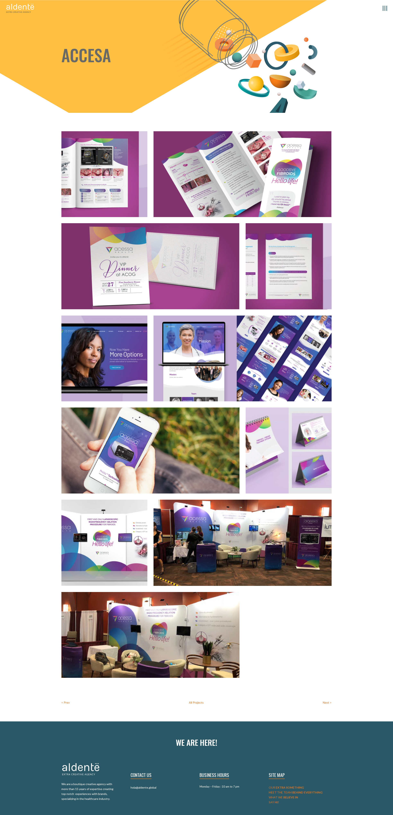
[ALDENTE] (20, 8)
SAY (274, 802)
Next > (327, 702)
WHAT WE (283, 797)
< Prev (65, 702)
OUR (286, 787)
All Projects (196, 702)
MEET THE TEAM (296, 792)
